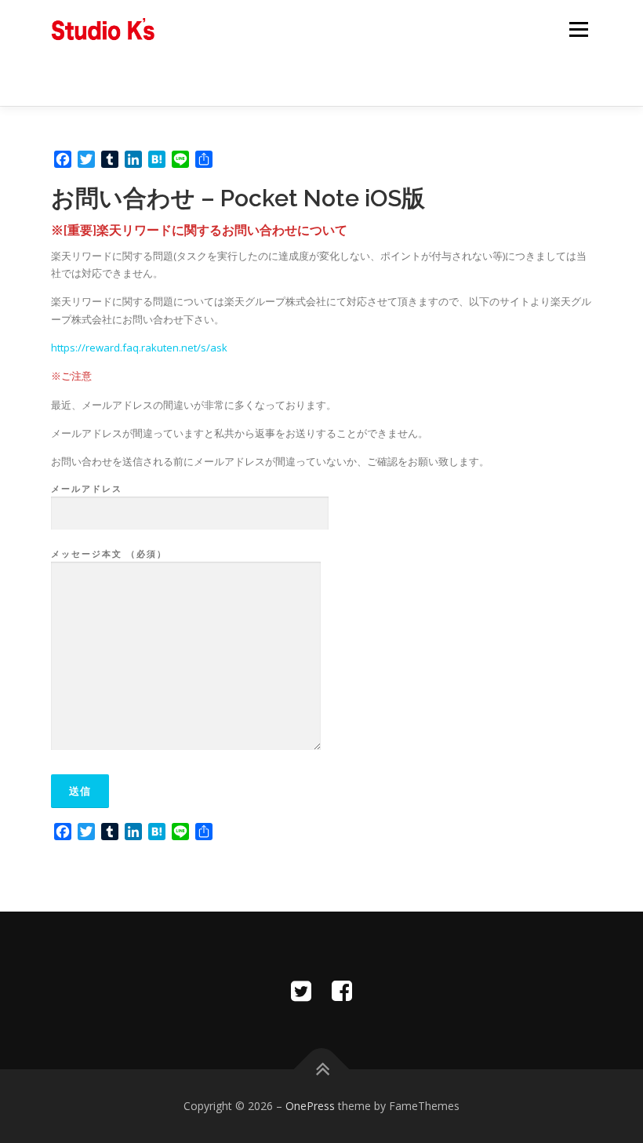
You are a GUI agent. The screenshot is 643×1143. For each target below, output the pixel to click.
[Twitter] (301, 990)
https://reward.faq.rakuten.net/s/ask (139, 347)
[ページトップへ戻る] (322, 1069)
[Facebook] (342, 990)
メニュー (578, 29)
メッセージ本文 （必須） (109, 553)
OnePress (310, 1105)
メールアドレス (86, 488)
